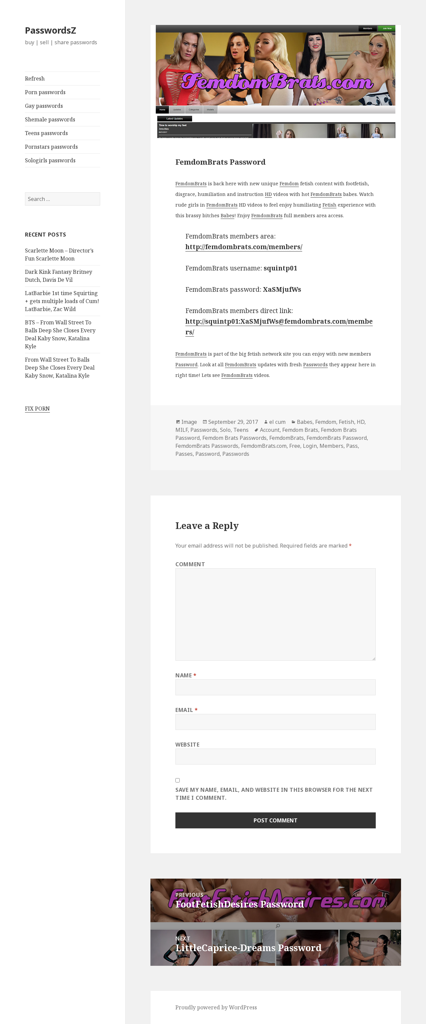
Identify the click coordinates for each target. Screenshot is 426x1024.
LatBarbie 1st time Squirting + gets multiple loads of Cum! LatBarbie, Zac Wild (62, 301)
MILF (181, 429)
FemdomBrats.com (264, 445)
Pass (352, 445)
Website (187, 744)
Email (186, 710)
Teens (241, 429)
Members (331, 445)
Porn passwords (45, 92)
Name (186, 675)
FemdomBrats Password (337, 437)
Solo (225, 429)
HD (268, 194)
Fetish (329, 205)
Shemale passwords (50, 119)
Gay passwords (44, 105)
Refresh (35, 78)
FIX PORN (37, 408)
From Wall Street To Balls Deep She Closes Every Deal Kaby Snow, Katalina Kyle (60, 367)
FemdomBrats (191, 183)
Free (294, 445)
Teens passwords (46, 133)
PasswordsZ (50, 30)
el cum (277, 422)
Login (310, 445)
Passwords (315, 364)
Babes (227, 215)
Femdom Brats (300, 429)
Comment (190, 564)
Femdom (289, 183)
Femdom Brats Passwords (234, 437)
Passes (184, 453)
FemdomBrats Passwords (206, 445)
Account (270, 429)
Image (189, 422)
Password (186, 364)
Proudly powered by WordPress (216, 1007)
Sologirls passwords (50, 160)
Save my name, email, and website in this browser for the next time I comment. (274, 793)
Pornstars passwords (51, 146)
